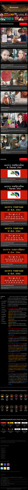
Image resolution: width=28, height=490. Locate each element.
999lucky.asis (4, 458)
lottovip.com (3, 451)
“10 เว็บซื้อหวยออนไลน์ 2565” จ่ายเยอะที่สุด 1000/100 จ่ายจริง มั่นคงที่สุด (11, 477)
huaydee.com (3, 454)
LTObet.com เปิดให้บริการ (4, 478)
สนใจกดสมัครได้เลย (11, 335)
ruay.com (2, 453)
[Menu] (1, 3)
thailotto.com (3, 455)
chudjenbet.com (3, 452)
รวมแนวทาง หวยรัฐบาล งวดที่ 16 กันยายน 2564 (7, 483)
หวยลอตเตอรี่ (16, 351)
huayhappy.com (3, 450)
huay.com (2, 449)
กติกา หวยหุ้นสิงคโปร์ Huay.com (5, 485)
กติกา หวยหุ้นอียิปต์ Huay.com (5, 480)
